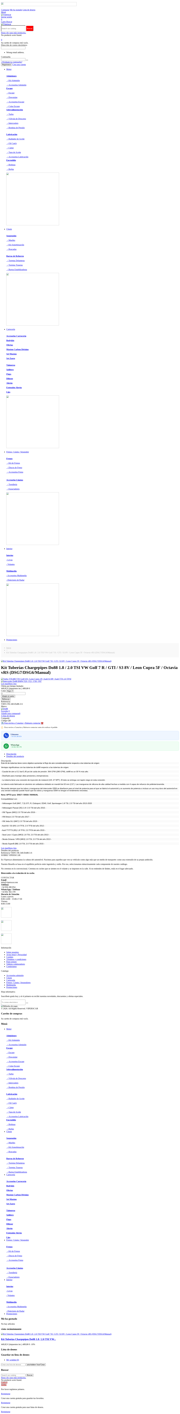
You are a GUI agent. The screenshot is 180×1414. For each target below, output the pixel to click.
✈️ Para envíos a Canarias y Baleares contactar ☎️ (22, 723)
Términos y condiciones (16, 959)
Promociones (11, 640)
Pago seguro (11, 962)
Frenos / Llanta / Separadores (18, 982)
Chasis (9, 229)
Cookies (9, 957)
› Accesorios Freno (14, 472)
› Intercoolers (12, 123)
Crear (36, 1365)
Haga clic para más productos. (13, 33)
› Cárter (10, 148)
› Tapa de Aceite (13, 152)
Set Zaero (10, 358)
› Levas (9, 560)
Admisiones (11, 76)
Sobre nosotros (12, 952)
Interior (9, 549)
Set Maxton (11, 354)
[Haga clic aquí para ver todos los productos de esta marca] (4, 709)
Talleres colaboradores (15, 964)
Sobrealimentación (14, 110)
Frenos (9, 458)
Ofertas (9, 345)
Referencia (6, 853)
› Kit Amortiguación (15, 245)
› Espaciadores (13, 489)
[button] (90, 4)
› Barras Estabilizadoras (16, 269)
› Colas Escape (13, 106)
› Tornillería (11, 484)
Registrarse (6, 65)
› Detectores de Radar (15, 580)
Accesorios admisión (15, 975)
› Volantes (10, 564)
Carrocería (10, 329)
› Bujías (10, 169)
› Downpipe (11, 97)
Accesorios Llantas (14, 480)
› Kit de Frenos (13, 463)
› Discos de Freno (14, 467)
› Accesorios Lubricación (17, 157)
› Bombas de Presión (15, 128)
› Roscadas (11, 249)
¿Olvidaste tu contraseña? (11, 62)
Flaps (8, 374)
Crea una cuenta (19, 64)
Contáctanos (11, 966)
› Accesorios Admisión (16, 85)
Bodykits (10, 340)
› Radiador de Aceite (15, 139)
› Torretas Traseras (14, 265)
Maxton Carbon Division (17, 349)
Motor (8, 69)
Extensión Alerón (14, 387)
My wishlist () (12, 1360)
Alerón (9, 383)
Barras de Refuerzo (15, 256)
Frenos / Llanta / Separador (17, 452)
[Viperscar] (6, 14)
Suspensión (11, 236)
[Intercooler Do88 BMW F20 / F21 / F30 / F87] (90, 681)
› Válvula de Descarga (16, 119)
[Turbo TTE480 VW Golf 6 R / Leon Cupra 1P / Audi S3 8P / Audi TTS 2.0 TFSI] (90, 679)
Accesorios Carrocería (16, 336)
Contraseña (5, 57)
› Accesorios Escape (15, 102)
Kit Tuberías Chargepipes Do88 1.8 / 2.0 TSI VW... (28, 1339)
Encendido (11, 160)
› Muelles (10, 240)
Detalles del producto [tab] (15, 756)
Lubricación (11, 134)
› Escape (10, 93)
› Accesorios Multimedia (16, 575)
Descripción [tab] (11, 754)
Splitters (10, 369)
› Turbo (10, 114)
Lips (8, 392)
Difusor (9, 378)
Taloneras (10, 365)
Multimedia (11, 571)
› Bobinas (10, 165)
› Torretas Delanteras (15, 260)
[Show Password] (27, 60)
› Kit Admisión (13, 80)
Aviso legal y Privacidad (16, 954)
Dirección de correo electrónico (14, 45)
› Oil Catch (11, 143)
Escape (9, 88)
